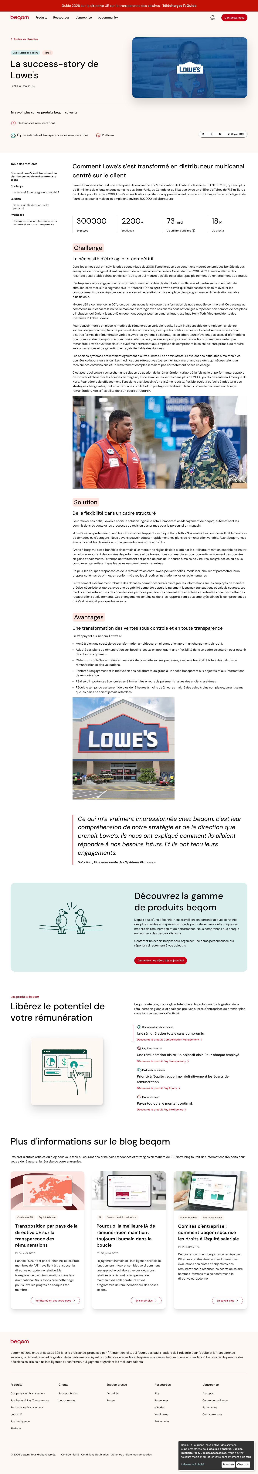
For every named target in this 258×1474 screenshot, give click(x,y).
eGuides (159, 1407)
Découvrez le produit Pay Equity (157, 1088)
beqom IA (16, 1414)
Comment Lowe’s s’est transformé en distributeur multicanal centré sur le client (34, 176)
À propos (208, 1393)
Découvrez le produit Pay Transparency (161, 1061)
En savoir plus (148, 1301)
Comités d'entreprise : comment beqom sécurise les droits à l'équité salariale (208, 1232)
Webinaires (161, 1414)
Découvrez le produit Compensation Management (168, 1039)
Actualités (113, 1393)
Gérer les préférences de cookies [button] (131, 1454)
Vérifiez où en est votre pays (57, 1301)
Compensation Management (28, 1393)
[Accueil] (20, 17)
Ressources (161, 1400)
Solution (16, 198)
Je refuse (228, 1464)
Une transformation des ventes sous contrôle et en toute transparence (35, 222)
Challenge (17, 186)
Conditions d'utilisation (95, 1454)
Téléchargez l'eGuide (179, 5)
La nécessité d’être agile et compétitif (36, 192)
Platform (108, 135)
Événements (161, 1421)
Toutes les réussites (26, 39)
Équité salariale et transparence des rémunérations (52, 135)
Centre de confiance (215, 1400)
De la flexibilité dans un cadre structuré (31, 206)
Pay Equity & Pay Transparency (30, 1400)
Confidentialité (70, 1454)
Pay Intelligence (20, 1421)
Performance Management (27, 1407)
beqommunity (108, 17)
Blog (157, 1393)
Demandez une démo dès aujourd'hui (160, 960)
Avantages (17, 214)
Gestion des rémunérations (36, 123)
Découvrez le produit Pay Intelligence (160, 1109)
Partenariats (209, 1407)
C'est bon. (243, 1464)
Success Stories (68, 1393)
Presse (111, 1400)
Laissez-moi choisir (193, 1464)
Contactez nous (234, 17)
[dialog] (216, 1455)
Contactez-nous (212, 1414)
